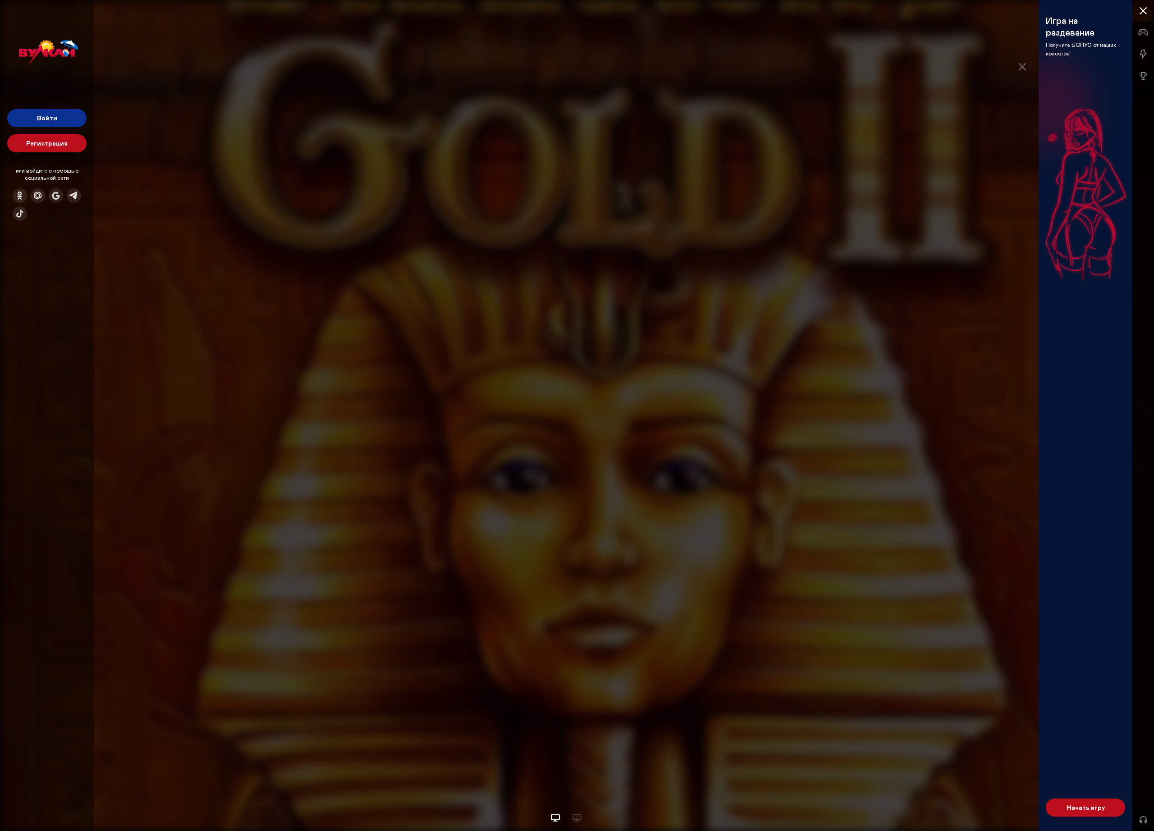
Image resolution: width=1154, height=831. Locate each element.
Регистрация (47, 143)
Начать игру (1086, 807)
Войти (47, 118)
